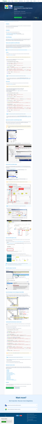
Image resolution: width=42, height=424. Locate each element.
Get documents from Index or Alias (10, 373)
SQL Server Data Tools (9, 33)
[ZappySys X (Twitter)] (17, 415)
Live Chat (38, 2)
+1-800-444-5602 (34, 2)
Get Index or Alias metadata (10, 372)
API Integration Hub (6, 21)
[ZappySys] (5, 1)
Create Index (8, 369)
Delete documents (9, 378)
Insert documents (8, 376)
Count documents (8, 375)
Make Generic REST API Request (10, 379)
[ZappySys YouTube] (21, 415)
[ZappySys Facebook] (16, 415)
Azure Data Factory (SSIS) (11, 21)
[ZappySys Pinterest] (20, 415)
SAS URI (21, 166)
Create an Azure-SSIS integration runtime (19, 241)
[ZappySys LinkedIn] (18, 415)
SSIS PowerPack (11, 47)
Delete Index (8, 370)
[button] (38, 1)
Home (5, 415)
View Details (24, 17)
